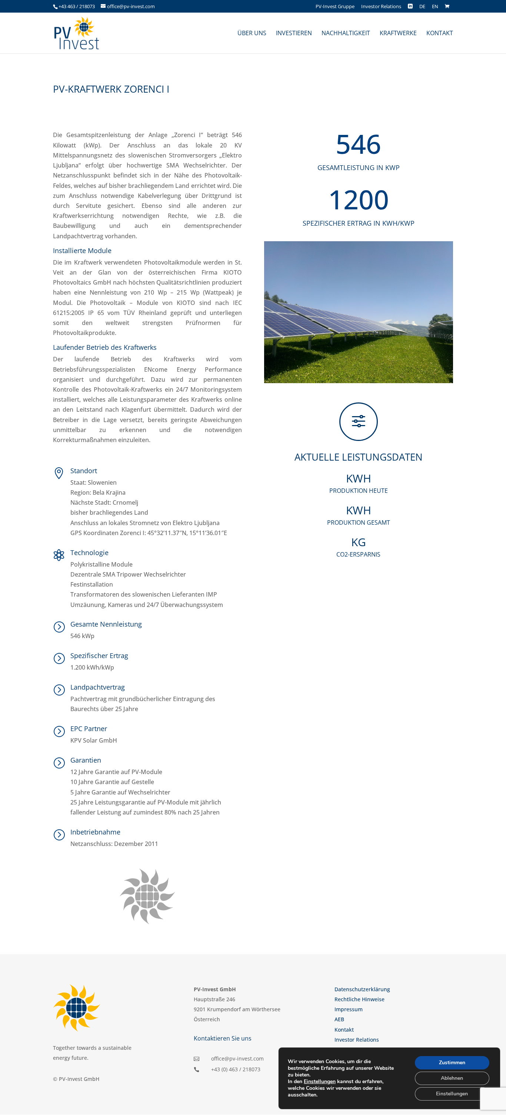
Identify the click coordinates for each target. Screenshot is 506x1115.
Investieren (294, 33)
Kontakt (344, 1029)
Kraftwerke (398, 33)
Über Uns (251, 33)
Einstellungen (320, 1081)
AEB (339, 1019)
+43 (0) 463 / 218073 (235, 1069)
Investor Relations (381, 7)
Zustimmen (452, 1062)
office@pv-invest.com (237, 1058)
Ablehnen (452, 1078)
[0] (448, 6)
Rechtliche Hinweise (359, 999)
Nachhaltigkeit (346, 33)
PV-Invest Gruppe (335, 7)
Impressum (348, 1009)
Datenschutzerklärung (362, 989)
